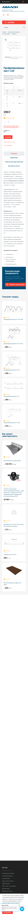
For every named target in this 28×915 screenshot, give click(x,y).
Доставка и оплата (14, 166)
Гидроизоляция (6, 883)
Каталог (11, 22)
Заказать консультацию (16, 284)
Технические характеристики (14, 162)
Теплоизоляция (6, 878)
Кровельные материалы (8, 873)
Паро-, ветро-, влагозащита (9, 886)
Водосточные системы (7, 881)
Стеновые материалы (7, 876)
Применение (14, 157)
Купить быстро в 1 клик (9, 142)
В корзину (8, 137)
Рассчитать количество (11, 126)
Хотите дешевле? (8, 145)
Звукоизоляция (6, 888)
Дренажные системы (7, 891)
